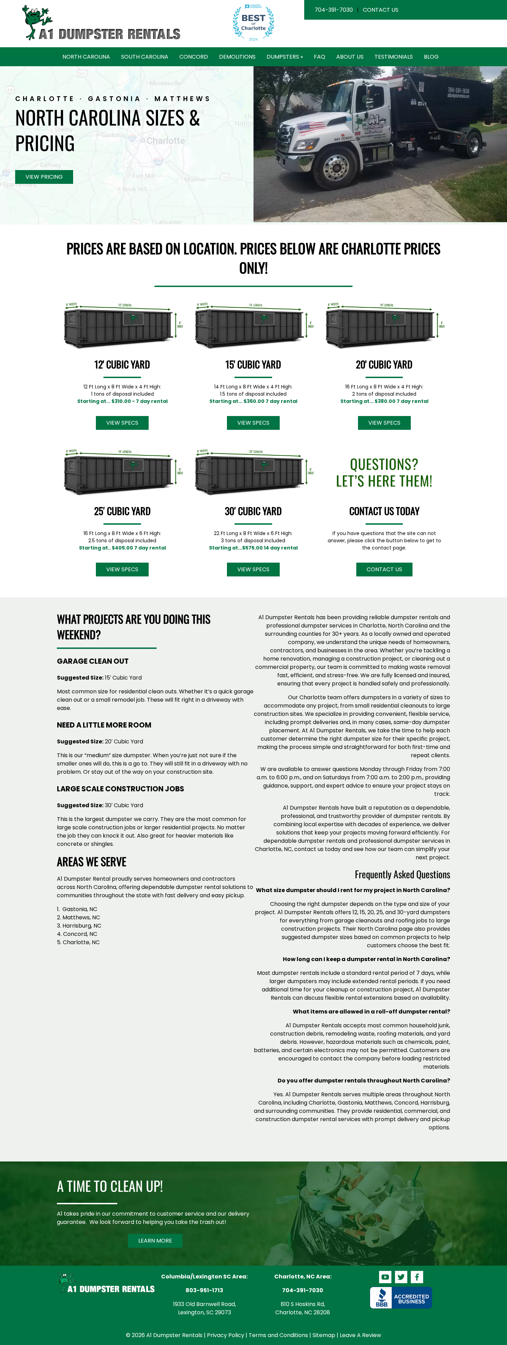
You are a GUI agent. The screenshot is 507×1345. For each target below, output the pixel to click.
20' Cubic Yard (384, 364)
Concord (193, 57)
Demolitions (237, 57)
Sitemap (323, 1335)
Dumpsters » (285, 57)
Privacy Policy (225, 1335)
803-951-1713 (204, 1290)
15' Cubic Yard (253, 364)
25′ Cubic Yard (122, 511)
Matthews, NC (81, 917)
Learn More (155, 1241)
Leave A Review (360, 1335)
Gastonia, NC (79, 909)
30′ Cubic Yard (253, 511)
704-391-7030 (334, 10)
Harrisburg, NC (81, 926)
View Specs (122, 423)
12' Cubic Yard (122, 364)
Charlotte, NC (81, 942)
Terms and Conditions (278, 1335)
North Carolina (86, 57)
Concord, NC (80, 934)
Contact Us (380, 10)
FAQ (319, 57)
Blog (431, 57)
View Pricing (44, 177)
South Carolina (144, 57)
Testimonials (394, 57)
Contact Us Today (384, 511)
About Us (350, 57)
